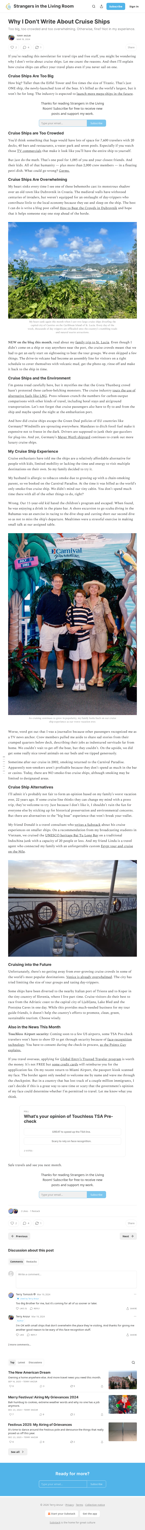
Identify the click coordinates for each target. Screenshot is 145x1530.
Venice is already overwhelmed (89, 977)
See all (15, 1452)
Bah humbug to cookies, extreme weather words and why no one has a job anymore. (54, 1403)
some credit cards (65, 1064)
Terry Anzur (24, 35)
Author (20, 1320)
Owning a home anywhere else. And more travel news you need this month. (54, 1377)
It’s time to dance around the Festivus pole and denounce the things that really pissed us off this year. (56, 1431)
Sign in (134, 6)
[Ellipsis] (135, 1294)
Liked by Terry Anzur (29, 1298)
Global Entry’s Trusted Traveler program (90, 1059)
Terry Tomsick (24, 1294)
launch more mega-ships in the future (105, 93)
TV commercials (29, 151)
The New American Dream (29, 1372)
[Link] (3, 76)
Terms (79, 1504)
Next (126, 1236)
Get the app (90, 1513)
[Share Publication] (101, 6)
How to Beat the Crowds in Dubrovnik (88, 208)
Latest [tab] (21, 1362)
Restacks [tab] (31, 1261)
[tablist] (23, 1261)
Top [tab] (12, 1362)
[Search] (93, 6)
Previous (21, 1236)
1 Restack (35, 1211)
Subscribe (115, 6)
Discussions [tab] (35, 1362)
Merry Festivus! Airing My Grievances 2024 (43, 1397)
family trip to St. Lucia (92, 342)
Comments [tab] (16, 1261)
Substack (55, 1522)
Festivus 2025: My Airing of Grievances (40, 1425)
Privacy (69, 1504)
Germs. (64, 170)
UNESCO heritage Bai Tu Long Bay (71, 835)
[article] (72, 1380)
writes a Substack (88, 824)
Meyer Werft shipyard (74, 437)
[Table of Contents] (3, 765)
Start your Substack (63, 1513)
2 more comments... (19, 1344)
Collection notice (95, 1504)
